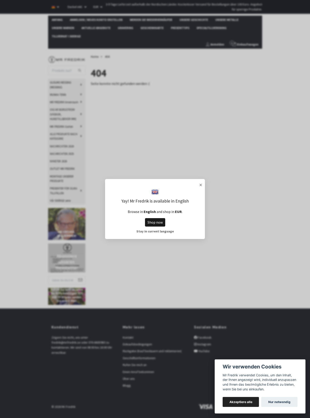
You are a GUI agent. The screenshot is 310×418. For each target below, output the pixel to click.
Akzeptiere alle (240, 402)
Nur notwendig (279, 402)
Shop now (155, 222)
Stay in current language (155, 231)
